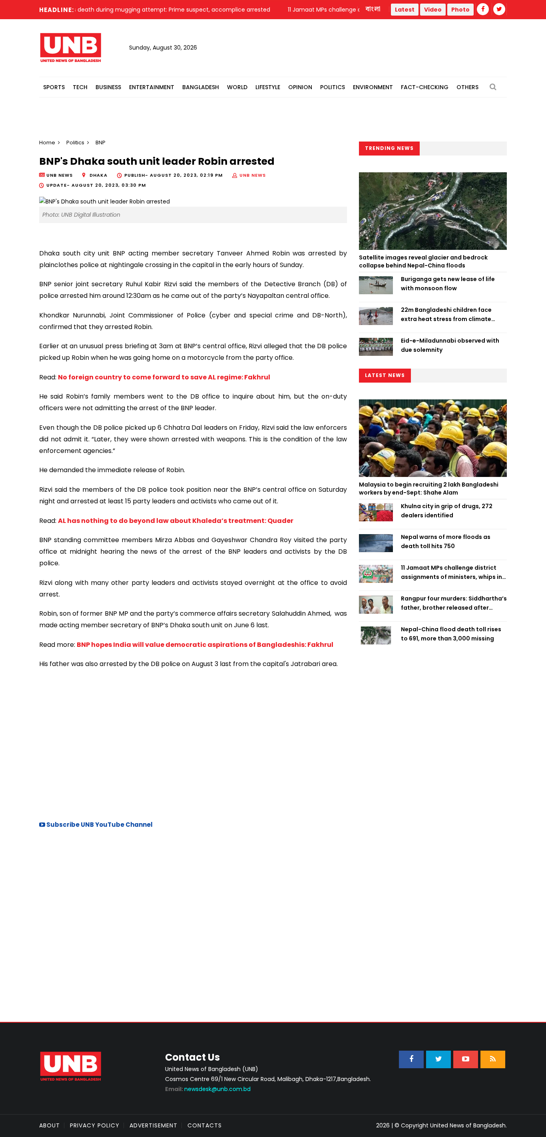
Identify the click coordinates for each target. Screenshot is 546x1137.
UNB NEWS (252, 175)
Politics (332, 87)
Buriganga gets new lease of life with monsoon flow (448, 283)
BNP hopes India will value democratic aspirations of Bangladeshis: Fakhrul (205, 644)
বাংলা (373, 9)
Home (47, 142)
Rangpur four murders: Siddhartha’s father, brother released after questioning (454, 603)
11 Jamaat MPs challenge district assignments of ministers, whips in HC (451, 572)
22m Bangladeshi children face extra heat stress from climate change (446, 314)
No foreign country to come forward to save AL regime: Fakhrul (164, 377)
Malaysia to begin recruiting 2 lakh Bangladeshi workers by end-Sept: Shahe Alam (428, 489)
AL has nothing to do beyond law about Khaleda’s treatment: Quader (175, 520)
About (49, 1125)
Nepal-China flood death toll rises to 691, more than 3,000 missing (451, 633)
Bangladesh (200, 87)
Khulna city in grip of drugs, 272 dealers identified (446, 510)
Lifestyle (267, 87)
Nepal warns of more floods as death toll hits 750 (445, 541)
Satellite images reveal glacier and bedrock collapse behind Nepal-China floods (423, 261)
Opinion (300, 87)
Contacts (204, 1125)
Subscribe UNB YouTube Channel (99, 824)
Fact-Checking (424, 87)
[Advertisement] (193, 744)
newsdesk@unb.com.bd (208, 1089)
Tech (80, 87)
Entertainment (151, 87)
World (237, 87)
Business (108, 87)
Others (467, 87)
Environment (373, 87)
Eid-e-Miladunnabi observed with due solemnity (450, 345)
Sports (54, 87)
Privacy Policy (95, 1125)
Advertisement (153, 1125)
